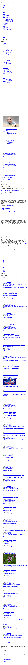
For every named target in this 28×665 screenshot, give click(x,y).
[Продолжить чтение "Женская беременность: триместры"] (10, 606)
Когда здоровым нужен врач (8, 151)
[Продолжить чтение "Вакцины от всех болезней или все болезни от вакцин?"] (14, 426)
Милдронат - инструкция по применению (11, 490)
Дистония (7, 48)
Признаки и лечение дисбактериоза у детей (11, 464)
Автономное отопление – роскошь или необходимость (13, 477)
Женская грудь (6, 49)
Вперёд (4, 270)
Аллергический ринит (12, 133)
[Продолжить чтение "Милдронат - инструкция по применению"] (11, 488)
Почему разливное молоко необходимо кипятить (12, 422)
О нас (4, 657)
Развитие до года (9, 141)
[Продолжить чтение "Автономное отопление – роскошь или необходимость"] (13, 475)
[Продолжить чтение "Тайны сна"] (5, 399)
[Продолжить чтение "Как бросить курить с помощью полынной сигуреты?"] (13, 448)
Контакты (5, 9)
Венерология (5, 68)
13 (3, 269)
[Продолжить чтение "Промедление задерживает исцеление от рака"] (12, 635)
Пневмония (8, 59)
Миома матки (8, 63)
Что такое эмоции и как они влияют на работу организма (14, 530)
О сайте (4, 12)
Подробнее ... (13, 153)
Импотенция (8, 66)
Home (4, 37)
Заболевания (8, 52)
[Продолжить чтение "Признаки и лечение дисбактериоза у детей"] (12, 461)
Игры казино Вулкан (7, 543)
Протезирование (9, 80)
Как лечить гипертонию (8, 605)
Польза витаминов (6, 38)
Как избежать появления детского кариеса (11, 337)
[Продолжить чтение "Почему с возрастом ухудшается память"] (11, 591)
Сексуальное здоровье (7, 72)
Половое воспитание (10, 142)
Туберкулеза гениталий (10, 64)
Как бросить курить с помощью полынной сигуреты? (13, 450)
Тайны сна (5, 402)
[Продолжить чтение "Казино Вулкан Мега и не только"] (9, 406)
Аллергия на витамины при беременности (11, 586)
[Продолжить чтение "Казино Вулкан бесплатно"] (8, 468)
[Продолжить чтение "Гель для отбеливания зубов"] (9, 571)
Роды (7, 130)
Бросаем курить (9, 82)
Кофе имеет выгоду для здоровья (9, 324)
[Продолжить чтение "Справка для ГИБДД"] (7, 299)
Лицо (9, 54)
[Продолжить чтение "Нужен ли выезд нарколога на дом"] (10, 160)
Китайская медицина (7, 71)
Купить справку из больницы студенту (10, 497)
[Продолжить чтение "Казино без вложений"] (7, 508)
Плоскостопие (11, 138)
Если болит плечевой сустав (8, 483)
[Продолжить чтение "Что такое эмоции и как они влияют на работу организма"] (14, 528)
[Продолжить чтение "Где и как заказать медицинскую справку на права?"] (13, 534)
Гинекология (5, 62)
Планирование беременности (11, 129)
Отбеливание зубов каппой (8, 503)
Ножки (9, 55)
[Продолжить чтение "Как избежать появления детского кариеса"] (11, 335)
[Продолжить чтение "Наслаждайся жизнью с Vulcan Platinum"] (9, 384)
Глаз (4, 61)
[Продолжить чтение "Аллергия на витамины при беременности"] (11, 584)
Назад (4, 258)
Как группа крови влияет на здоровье (10, 550)
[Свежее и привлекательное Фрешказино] (9, 193)
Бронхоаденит (8, 60)
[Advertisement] (14, 99)
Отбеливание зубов (7, 507)
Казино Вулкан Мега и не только (9, 408)
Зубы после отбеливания (8, 580)
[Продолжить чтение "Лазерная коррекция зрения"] (9, 350)
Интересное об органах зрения (9, 330)
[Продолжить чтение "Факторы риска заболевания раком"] (10, 293)
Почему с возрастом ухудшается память (11, 593)
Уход (6, 53)
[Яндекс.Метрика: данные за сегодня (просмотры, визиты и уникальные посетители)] (6, 179)
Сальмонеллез (8, 75)
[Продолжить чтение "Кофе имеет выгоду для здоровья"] (10, 321)
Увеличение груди (9, 50)
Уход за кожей (6, 634)
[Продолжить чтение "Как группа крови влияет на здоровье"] (10, 547)
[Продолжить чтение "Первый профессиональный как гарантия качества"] (13, 171)
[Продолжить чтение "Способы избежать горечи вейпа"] (9, 165)
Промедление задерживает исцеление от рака (12, 637)
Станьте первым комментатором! (7, 208)
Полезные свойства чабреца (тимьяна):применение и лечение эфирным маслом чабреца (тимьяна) (15, 566)
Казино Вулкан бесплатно (8, 470)
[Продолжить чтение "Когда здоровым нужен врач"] (8, 148)
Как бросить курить (7, 454)
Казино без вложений (7, 510)
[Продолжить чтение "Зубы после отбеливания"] (8, 577)
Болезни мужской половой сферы (9, 65)
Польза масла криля (7, 615)
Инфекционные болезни (7, 73)
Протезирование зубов (8, 340)
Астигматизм (10, 136)
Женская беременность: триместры (10, 608)
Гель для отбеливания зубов (8, 573)
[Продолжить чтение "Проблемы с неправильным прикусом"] (10, 372)
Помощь (4, 661)
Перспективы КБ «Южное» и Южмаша (9, 211)
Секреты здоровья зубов (8, 457)
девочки (9, 143)
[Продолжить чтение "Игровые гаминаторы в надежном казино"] (11, 366)
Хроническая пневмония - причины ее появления (12, 517)
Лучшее (4, 5)
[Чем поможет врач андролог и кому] (8, 237)
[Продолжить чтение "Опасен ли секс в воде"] (7, 315)
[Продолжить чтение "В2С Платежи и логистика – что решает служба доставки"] (14, 433)
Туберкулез (8, 74)
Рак (3, 56)
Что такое (5, 533)
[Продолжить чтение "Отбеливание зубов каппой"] (8, 501)
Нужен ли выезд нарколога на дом (10, 162)
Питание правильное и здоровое (9, 415)
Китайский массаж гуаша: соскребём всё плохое (12, 630)
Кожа (4, 51)
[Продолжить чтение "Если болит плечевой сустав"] (9, 481)
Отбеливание (8, 79)
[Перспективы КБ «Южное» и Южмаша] (8, 214)
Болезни (7, 132)
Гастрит (4, 43)
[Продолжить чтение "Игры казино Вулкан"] (7, 541)
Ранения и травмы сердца (10, 45)
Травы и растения (7, 570)
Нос (4, 70)
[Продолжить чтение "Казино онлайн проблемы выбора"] (10, 521)
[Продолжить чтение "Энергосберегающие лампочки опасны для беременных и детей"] (15, 358)
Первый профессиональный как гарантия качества (13, 173)
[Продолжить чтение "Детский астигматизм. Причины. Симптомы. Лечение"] (13, 277)
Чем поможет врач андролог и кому (9, 234)
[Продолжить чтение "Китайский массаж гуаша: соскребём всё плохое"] (12, 628)
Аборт (4, 144)
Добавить (5, 7)
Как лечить (9, 282)
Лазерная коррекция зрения (8, 352)
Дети (4, 131)
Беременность (6, 128)
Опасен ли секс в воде (7, 317)
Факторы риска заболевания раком (10, 295)
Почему (5, 425)
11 (3, 267)
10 (3, 265)
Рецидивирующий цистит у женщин (10, 156)
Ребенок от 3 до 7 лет (10, 139)
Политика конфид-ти (7, 659)
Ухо (3, 77)
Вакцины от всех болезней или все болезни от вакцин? (13, 428)
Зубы (4, 78)
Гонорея (7, 69)
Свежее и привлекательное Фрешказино (10, 190)
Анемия (9, 134)
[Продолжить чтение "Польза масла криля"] (7, 613)
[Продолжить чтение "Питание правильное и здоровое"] (9, 413)
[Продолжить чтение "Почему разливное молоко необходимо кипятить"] (12, 419)
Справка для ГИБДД (7, 302)
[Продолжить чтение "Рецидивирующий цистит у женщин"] (10, 154)
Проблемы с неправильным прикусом (10, 375)
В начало (5, 257)
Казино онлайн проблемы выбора (9, 523)
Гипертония (8, 46)
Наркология (5, 81)
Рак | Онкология (7, 298)
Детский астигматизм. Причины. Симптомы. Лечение (13, 279)
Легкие (4, 58)
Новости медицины (7, 153)
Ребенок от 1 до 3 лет (10, 140)
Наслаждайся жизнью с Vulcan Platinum (11, 386)
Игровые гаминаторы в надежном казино (11, 368)
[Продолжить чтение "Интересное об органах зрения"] (9, 328)
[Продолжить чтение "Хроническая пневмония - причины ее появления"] (13, 514)
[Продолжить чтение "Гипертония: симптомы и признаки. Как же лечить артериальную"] (15, 598)
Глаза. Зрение (6, 334)
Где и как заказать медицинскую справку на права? (13, 536)
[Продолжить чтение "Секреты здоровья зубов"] (8, 455)
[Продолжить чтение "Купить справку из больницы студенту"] (10, 494)
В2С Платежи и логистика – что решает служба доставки (14, 435)
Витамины (6, 349)
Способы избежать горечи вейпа (9, 167)
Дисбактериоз (11, 135)
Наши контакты (6, 663)
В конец (4, 271)
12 (3, 268)
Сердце (4, 44)
